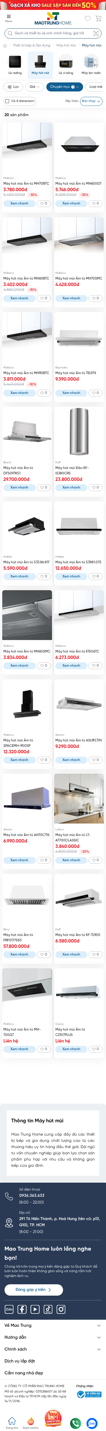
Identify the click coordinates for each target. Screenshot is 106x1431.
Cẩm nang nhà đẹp (24, 1373)
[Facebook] (22, 1309)
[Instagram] (61, 1309)
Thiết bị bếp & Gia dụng (31, 45)
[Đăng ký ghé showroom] (53, 1418)
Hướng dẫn (15, 1337)
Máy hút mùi (66, 45)
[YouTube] (35, 1309)
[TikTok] (48, 1309)
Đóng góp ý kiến (31, 1290)
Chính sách (16, 1349)
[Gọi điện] (75, 1423)
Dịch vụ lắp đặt (20, 1361)
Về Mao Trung (18, 1325)
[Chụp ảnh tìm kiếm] (96, 33)
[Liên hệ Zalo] (92, 1423)
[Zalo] (9, 1309)
